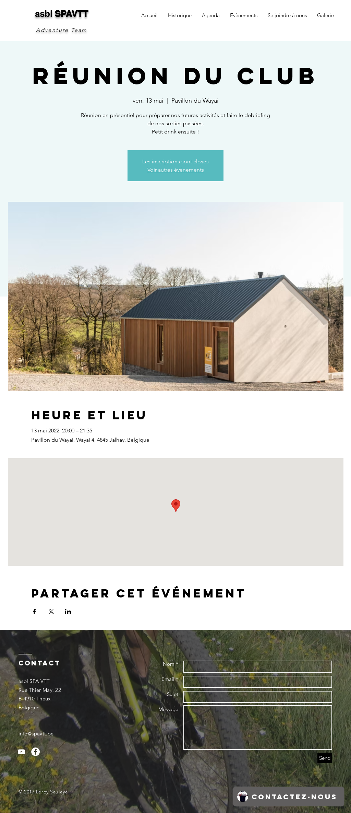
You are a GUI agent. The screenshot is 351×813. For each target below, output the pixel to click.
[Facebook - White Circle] (35, 751)
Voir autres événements (175, 169)
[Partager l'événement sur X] (51, 611)
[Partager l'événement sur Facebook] (34, 611)
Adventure (52, 30)
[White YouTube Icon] (21, 751)
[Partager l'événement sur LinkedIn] (68, 611)
